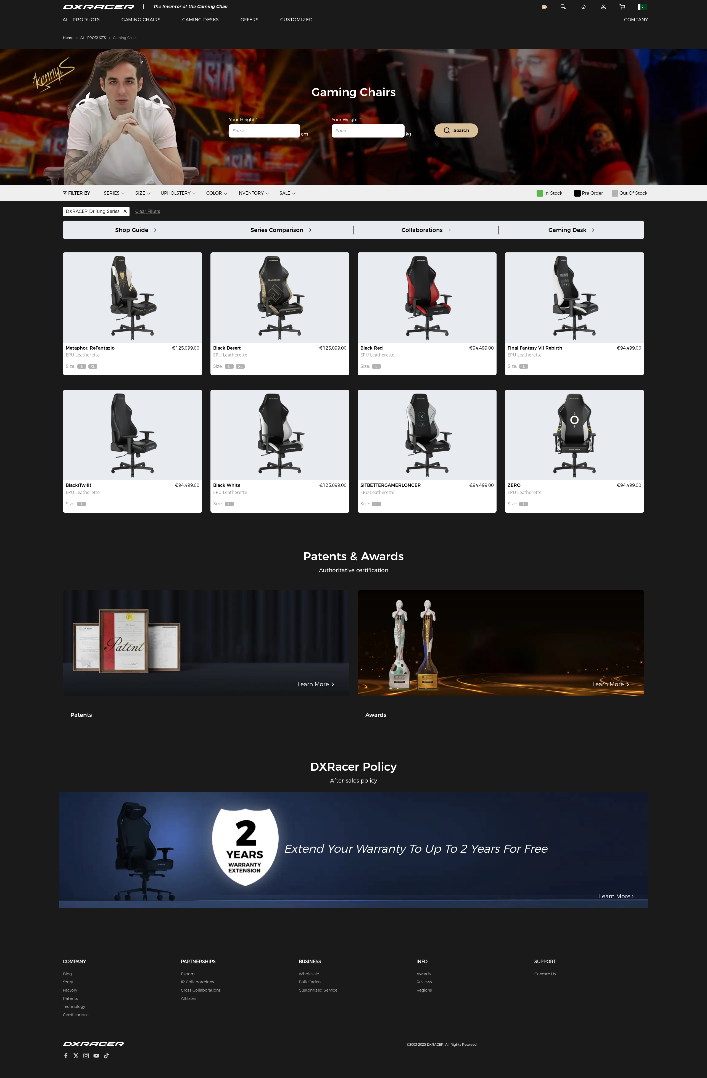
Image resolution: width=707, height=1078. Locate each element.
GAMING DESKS (200, 19)
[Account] (603, 6)
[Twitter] (78, 1056)
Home (68, 38)
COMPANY (636, 19)
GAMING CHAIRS (141, 19)
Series (112, 193)
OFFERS (250, 19)
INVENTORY (251, 193)
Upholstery (176, 193)
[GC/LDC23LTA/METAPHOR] (132, 297)
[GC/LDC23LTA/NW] (279, 435)
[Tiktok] (109, 1056)
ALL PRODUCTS (81, 19)
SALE (284, 193)
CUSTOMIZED (296, 19)
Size (140, 193)
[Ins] (88, 1056)
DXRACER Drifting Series (93, 211)
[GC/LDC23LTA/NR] (427, 297)
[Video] (544, 6)
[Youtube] (98, 1056)
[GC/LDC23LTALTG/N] (132, 435)
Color (214, 193)
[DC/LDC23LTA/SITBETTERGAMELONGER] (427, 435)
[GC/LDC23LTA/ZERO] (574, 435)
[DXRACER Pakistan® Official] (98, 6)
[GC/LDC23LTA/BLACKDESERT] (279, 297)
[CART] (622, 6)
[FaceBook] (68, 1056)
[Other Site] (642, 6)
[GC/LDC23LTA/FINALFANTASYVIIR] (574, 297)
